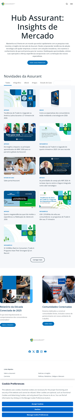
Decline (37, 409)
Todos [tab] (7, 83)
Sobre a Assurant (9, 373)
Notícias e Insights (44, 373)
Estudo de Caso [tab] (46, 83)
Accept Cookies (37, 404)
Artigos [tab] (34, 83)
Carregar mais (37, 260)
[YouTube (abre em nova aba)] (45, 351)
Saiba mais (48, 324)
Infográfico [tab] (17, 83)
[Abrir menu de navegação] (71, 4)
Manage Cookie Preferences (37, 415)
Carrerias (7, 376)
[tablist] (37, 78)
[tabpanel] (37, 177)
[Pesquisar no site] (67, 4)
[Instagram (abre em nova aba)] (41, 351)
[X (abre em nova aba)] (33, 351)
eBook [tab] (26, 83)
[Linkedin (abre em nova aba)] (37, 351)
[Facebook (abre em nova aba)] (30, 351)
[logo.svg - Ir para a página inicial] (8, 4)
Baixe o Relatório (7, 325)
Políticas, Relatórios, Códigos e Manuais (51, 376)
